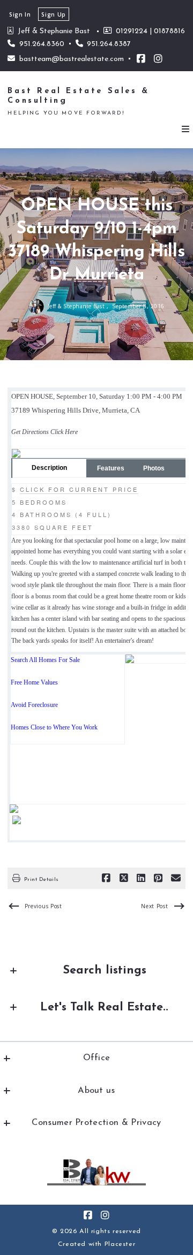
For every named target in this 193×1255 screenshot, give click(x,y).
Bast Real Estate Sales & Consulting (81, 96)
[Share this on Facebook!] (106, 878)
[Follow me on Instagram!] (158, 59)
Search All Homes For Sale (45, 660)
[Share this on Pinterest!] (158, 878)
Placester (120, 1244)
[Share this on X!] (124, 878)
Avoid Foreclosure (34, 705)
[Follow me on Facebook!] (141, 59)
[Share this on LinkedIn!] (141, 878)
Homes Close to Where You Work (54, 727)
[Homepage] (96, 1172)
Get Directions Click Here (44, 432)
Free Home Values (34, 682)
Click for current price (79, 489)
